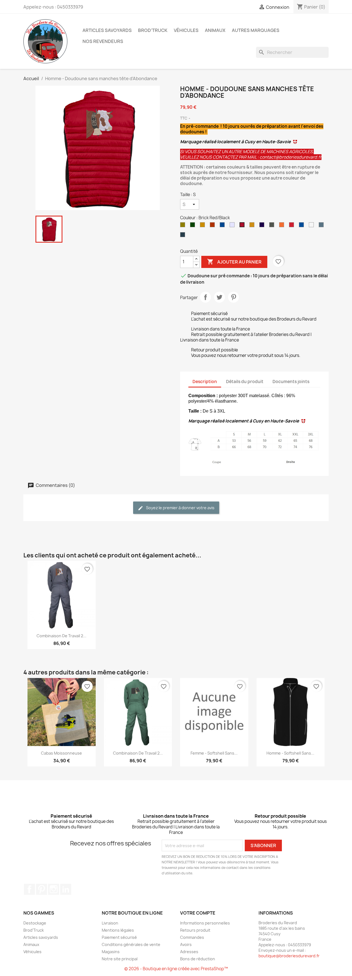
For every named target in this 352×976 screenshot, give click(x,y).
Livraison (110, 923)
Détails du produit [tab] (244, 381)
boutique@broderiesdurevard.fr (289, 955)
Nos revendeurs (102, 41)
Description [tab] (205, 381)
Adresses (189, 951)
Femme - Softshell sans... (214, 753)
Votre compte (197, 913)
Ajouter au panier (234, 261)
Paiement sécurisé (119, 937)
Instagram (53, 889)
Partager (205, 297)
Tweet (219, 297)
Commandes (192, 937)
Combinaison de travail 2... (61, 635)
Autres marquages (255, 30)
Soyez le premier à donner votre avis (180, 507)
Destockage (34, 923)
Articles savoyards (107, 30)
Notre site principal (120, 958)
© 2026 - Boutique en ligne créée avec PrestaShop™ (176, 969)
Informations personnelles (205, 923)
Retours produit (195, 930)
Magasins (111, 951)
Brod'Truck (152, 30)
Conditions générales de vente (131, 944)
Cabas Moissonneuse (61, 753)
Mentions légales (118, 930)
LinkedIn (65, 889)
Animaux (215, 30)
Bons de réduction (197, 958)
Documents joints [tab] (291, 381)
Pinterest (233, 297)
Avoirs (186, 944)
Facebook (29, 889)
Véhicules (186, 30)
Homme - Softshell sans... (290, 753)
